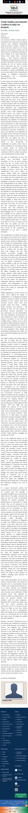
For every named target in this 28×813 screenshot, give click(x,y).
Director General (5, 721)
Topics (3, 766)
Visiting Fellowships (6, 742)
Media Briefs (19, 732)
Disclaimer (18, 803)
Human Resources (6, 728)
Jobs (3, 738)
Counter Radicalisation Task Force (7, 775)
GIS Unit (4, 745)
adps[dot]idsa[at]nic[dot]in (20, 779)
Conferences (19, 719)
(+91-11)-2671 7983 (19, 774)
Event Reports (19, 721)
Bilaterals (18, 714)
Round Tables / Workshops (19, 727)
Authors (4, 752)
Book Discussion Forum (21, 717)
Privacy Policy (15, 804)
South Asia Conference (21, 758)
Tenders (7, 801)
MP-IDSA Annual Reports (19, 801)
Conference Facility (6, 717)
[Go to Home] (26, 802)
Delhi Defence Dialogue (21, 755)
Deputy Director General (7, 724)
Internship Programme (7, 735)
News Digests (5, 761)
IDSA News (4, 731)
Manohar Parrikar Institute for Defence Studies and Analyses (14, 12)
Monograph (4, 756)
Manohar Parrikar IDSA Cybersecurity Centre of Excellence (7, 780)
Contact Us (4, 719)
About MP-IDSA (5, 714)
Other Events (19, 730)
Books (3, 754)
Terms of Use (11, 803)
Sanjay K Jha (7, 700)
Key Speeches (19, 734)
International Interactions (7, 733)
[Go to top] (26, 805)
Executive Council (6, 726)
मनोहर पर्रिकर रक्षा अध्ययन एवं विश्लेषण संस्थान (14, 13)
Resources (5, 803)
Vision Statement (5, 740)
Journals (4, 759)
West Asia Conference (20, 760)
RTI (11, 801)
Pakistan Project (5, 772)
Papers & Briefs (5, 763)
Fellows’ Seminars (20, 724)
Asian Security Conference (19, 752)
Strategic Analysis (14, 30)
